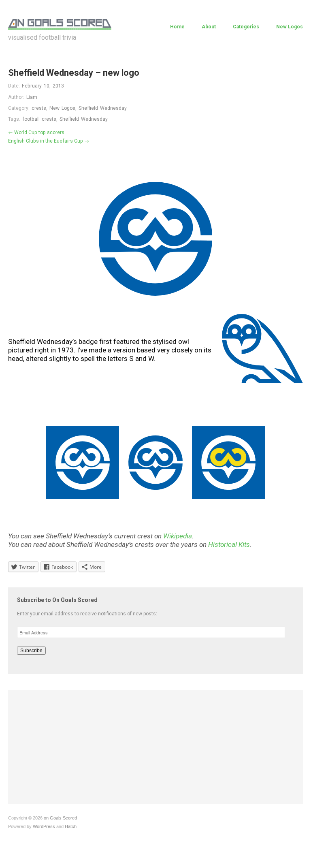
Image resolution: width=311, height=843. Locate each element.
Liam (31, 97)
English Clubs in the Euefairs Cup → (48, 141)
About (209, 26)
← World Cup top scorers (36, 132)
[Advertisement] (155, 747)
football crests (39, 119)
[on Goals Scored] (59, 23)
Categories (246, 26)
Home (177, 26)
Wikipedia (177, 536)
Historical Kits (229, 544)
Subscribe (31, 650)
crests (39, 108)
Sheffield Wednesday (103, 108)
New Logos (289, 26)
